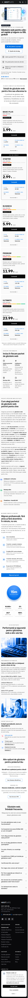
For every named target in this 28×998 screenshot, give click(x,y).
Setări (13, 993)
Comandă (14, 135)
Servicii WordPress (6, 961)
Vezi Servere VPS (14, 796)
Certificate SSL (5, 946)
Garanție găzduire (5, 954)
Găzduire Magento (6, 934)
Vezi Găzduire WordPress (14, 780)
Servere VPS (18, 927)
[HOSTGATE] (9, 2)
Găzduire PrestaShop (6, 939)
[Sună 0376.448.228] (20, 2)
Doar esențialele (14, 990)
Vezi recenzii (23, 78)
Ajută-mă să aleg (15, 51)
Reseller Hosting (5, 942)
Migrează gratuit (14, 575)
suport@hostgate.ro (18, 914)
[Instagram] (12, 919)
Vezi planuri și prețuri (15, 46)
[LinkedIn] (9, 919)
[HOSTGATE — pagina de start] (6, 902)
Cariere (17, 957)
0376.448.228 (8, 735)
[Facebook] (2, 919)
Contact (17, 959)
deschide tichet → (9, 744)
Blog (16, 961)
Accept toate (14, 986)
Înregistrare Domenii (6, 944)
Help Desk (3, 964)
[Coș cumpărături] (25, 2)
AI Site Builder (4, 932)
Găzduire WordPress (6, 930)
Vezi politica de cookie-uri (12, 982)
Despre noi (18, 954)
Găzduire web (5, 927)
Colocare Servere (19, 932)
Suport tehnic (4, 959)
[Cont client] (22, 2)
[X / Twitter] (5, 919)
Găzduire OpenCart (6, 937)
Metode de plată (5, 957)
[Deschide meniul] (2, 2)
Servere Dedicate (19, 930)
